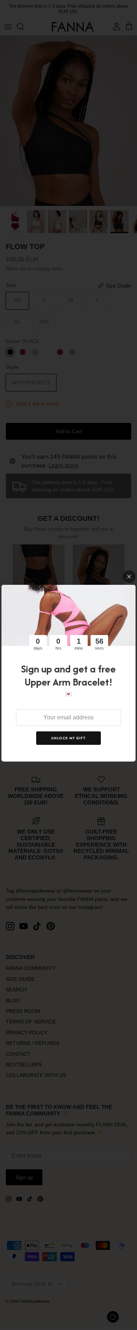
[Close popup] (129, 576)
